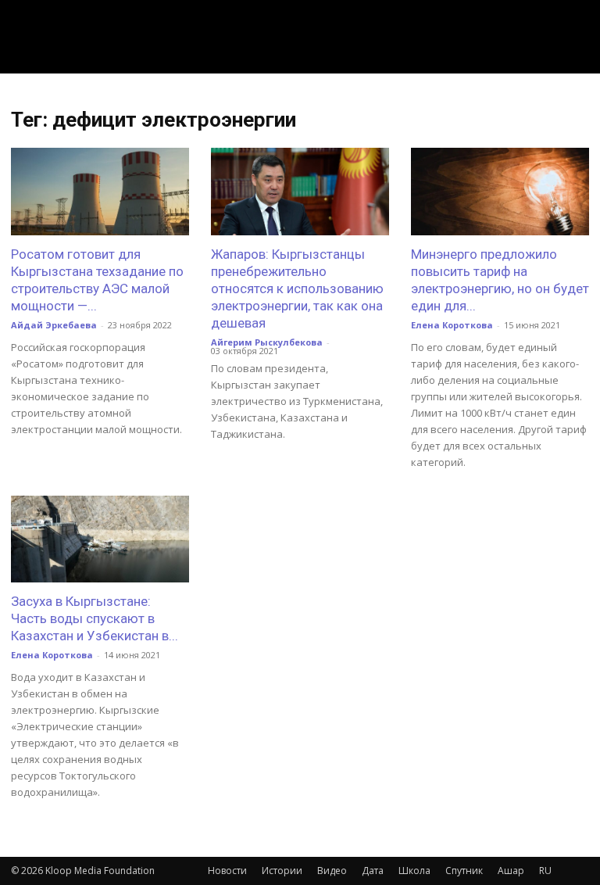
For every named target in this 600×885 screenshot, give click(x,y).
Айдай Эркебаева (54, 325)
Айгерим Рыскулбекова (267, 342)
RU (545, 870)
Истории (282, 870)
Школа (414, 870)
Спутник (464, 870)
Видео (332, 870)
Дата (373, 870)
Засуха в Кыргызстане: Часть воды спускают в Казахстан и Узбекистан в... (94, 618)
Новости (227, 870)
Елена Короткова (452, 325)
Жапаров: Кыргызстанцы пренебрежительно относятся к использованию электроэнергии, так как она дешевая (297, 288)
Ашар (511, 870)
